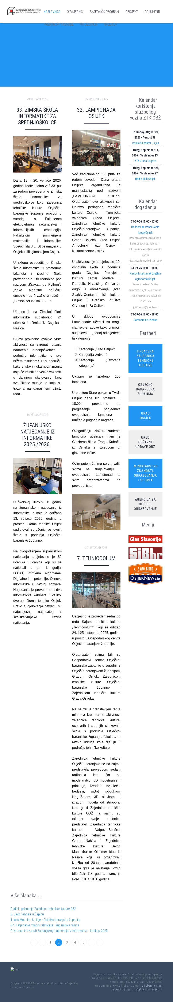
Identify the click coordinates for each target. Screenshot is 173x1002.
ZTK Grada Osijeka (145, 161)
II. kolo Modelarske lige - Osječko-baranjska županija (45, 920)
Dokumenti (152, 12)
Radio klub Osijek (145, 179)
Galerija (110, 24)
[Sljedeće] (91, 942)
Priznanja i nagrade (59, 24)
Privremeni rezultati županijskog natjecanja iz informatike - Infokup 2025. (59, 931)
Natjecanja (89, 24)
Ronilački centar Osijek (145, 143)
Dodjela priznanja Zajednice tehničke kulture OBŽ (43, 909)
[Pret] (42, 942)
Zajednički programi (104, 12)
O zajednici (75, 12)
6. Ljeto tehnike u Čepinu (27, 914)
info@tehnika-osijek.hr (148, 989)
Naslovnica (52, 12)
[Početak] (34, 942)
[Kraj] (99, 942)
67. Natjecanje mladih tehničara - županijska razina (45, 925)
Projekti (132, 12)
